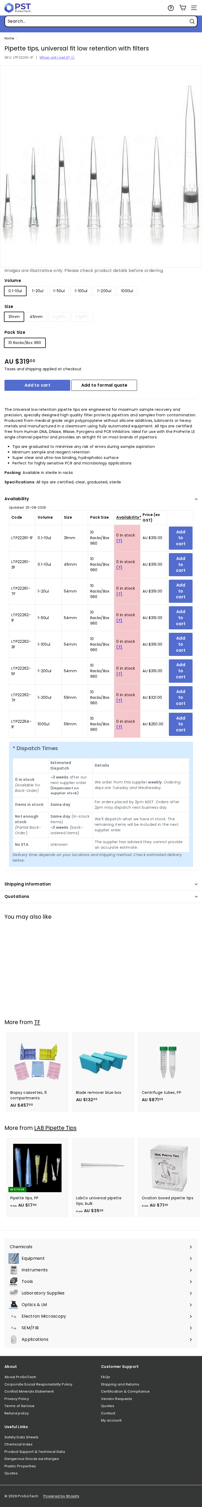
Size (8, 306)
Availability (16, 499)
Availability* (128, 517)
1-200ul (104, 291)
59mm (82, 316)
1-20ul (37, 291)
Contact (108, 1413)
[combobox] (101, 21)
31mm (14, 316)
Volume (12, 280)
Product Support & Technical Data (34, 1451)
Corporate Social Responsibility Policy (38, 1384)
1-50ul (59, 291)
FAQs (105, 1376)
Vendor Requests (116, 1398)
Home (9, 38)
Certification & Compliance (125, 1391)
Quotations (16, 896)
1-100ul (81, 291)
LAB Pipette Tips (55, 1128)
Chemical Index (18, 1444)
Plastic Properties (20, 1466)
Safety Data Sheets (21, 1437)
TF (37, 1022)
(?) (119, 540)
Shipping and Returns (120, 1384)
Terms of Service (19, 1405)
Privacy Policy (16, 1398)
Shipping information (27, 884)
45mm (36, 316)
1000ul (127, 291)
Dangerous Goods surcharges (31, 1458)
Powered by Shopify (61, 1496)
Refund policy (16, 1413)
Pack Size (14, 332)
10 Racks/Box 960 (24, 342)
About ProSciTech (20, 1376)
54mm (59, 316)
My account (111, 1420)
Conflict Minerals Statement (29, 1391)
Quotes (107, 1405)
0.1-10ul (15, 291)
